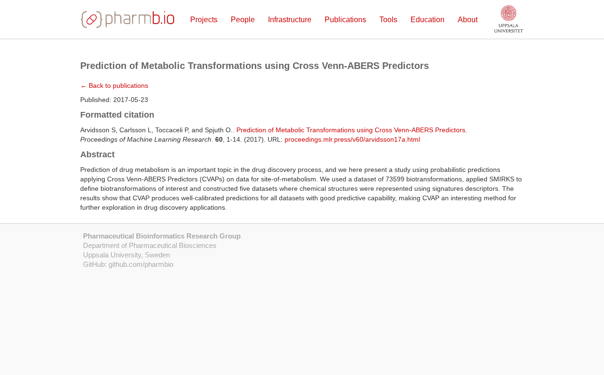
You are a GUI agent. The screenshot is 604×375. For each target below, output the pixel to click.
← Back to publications (114, 85)
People (243, 20)
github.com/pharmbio (141, 264)
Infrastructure (289, 20)
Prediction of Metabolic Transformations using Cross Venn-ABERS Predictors (350, 130)
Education (428, 20)
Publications (345, 20)
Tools (388, 20)
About (468, 20)
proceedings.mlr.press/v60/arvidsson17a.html (352, 139)
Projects (204, 20)
